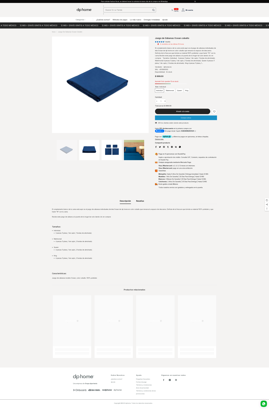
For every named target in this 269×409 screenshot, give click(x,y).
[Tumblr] (168, 147)
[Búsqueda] (130, 9)
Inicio (54, 32)
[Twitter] (160, 147)
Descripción (125, 201)
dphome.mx (168, 67)
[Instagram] (169, 380)
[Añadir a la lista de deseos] (214, 111)
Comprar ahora (186, 118)
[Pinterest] (164, 147)
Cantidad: (158, 97)
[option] (100, 85)
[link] (72, 349)
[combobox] (127, 10)
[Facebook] (156, 147)
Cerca (195, 1)
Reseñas (140, 201)
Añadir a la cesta (182, 111)
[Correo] (176, 147)
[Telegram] (172, 147)
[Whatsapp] (180, 147)
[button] (159, 42)
